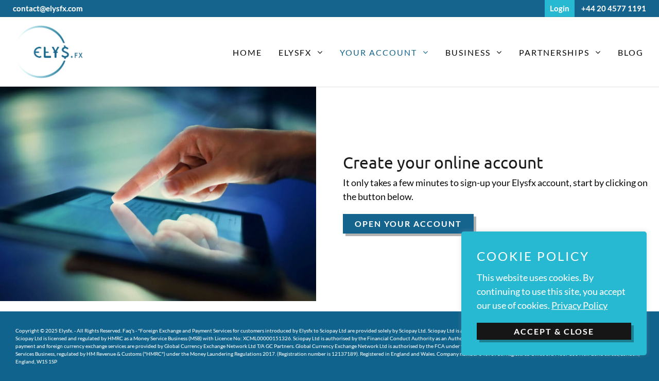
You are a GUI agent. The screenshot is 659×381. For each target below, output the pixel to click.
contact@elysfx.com (48, 8)
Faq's (128, 330)
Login (559, 8)
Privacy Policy (579, 305)
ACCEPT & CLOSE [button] (554, 331)
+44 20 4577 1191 (613, 8)
